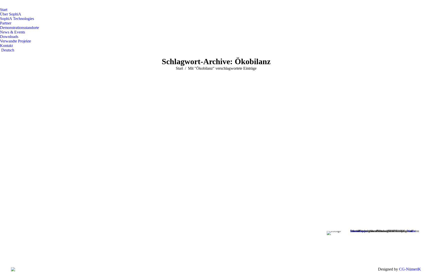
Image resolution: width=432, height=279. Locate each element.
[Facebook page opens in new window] (120, 253)
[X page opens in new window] (127, 253)
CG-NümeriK (410, 269)
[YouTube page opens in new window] (135, 253)
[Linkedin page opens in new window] (142, 253)
